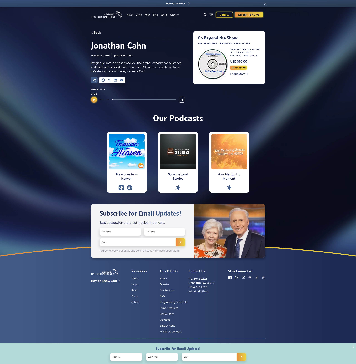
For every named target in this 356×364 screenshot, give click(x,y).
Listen (139, 14)
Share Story (167, 313)
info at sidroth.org (199, 291)
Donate (224, 15)
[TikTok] (256, 277)
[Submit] (180, 242)
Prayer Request (169, 307)
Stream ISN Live (248, 15)
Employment (167, 325)
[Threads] (263, 277)
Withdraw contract (171, 331)
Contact (165, 319)
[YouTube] (250, 277)
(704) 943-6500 (198, 287)
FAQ (162, 296)
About (173, 14)
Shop (155, 14)
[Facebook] (103, 80)
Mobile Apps (167, 290)
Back (97, 32)
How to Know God (104, 281)
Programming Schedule (173, 302)
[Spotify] (129, 187)
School (164, 14)
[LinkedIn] (115, 80)
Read (147, 14)
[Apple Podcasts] (121, 187)
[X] (109, 80)
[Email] (121, 80)
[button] (265, 3)
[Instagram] (236, 277)
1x (182, 100)
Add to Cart (240, 67)
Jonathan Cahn (123, 55)
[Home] (106, 15)
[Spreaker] (178, 187)
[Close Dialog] (353, 347)
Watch (130, 14)
